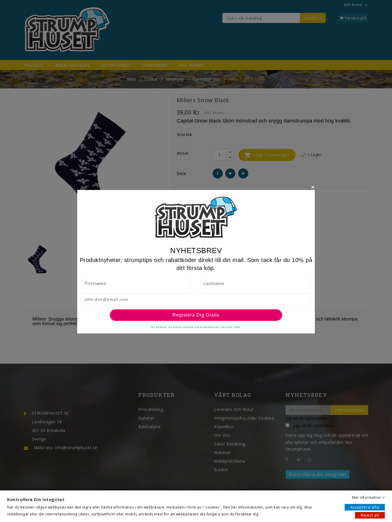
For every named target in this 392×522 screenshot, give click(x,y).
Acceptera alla (364, 507)
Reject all (370, 515)
